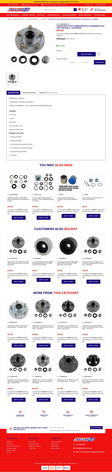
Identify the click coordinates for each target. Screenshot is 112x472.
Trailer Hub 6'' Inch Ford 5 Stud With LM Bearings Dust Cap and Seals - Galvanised (42, 381)
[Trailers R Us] (19, 9)
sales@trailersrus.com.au (31, 4)
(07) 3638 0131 (14, 4)
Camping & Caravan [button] (28, 15)
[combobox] (60, 9)
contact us (88, 4)
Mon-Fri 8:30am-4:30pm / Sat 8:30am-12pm (55, 4)
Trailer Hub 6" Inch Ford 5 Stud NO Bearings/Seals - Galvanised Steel (17, 326)
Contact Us (10, 444)
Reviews (43, 93)
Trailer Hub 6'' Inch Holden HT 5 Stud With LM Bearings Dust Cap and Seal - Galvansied (18, 263)
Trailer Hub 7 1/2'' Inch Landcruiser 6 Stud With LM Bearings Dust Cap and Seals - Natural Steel (18, 381)
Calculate (100, 62)
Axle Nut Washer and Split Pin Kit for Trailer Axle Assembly (92, 198)
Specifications (29, 93)
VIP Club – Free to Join (13, 446)
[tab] (13, 93)
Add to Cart (86, 54)
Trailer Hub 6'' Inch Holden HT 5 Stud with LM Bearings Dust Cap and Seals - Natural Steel (93, 381)
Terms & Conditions (66, 430)
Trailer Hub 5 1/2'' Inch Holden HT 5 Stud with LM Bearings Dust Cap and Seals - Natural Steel (67, 327)
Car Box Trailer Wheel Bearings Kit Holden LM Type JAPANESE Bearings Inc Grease (43, 199)
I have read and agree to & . (64, 430)
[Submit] (75, 9)
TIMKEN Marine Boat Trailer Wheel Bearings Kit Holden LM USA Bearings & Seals (18, 199)
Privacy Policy (75, 430)
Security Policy (55, 448)
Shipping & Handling (34, 446)
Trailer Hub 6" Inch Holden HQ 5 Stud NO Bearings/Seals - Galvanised (68, 380)
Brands (9, 452)
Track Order (32, 448)
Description (13, 93)
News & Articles (11, 450)
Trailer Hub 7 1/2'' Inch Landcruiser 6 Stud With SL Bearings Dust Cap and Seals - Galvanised (42, 327)
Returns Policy (55, 446)
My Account (32, 441)
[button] (98, 54)
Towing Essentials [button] (53, 15)
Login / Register (100, 4)
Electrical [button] (41, 15)
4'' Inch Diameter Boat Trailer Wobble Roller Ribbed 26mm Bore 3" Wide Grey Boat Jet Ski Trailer (42, 263)
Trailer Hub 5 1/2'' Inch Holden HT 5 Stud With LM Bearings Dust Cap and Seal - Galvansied (93, 263)
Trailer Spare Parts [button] (85, 15)
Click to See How (70, 38)
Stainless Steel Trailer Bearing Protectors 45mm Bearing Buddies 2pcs (67, 199)
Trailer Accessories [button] (69, 15)
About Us (9, 441)
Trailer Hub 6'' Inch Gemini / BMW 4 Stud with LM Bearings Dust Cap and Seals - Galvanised (92, 327)
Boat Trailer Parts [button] (13, 15)
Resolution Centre (34, 444)
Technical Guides (99, 15)
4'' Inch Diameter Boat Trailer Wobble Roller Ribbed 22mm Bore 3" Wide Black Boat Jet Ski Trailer (67, 263)
